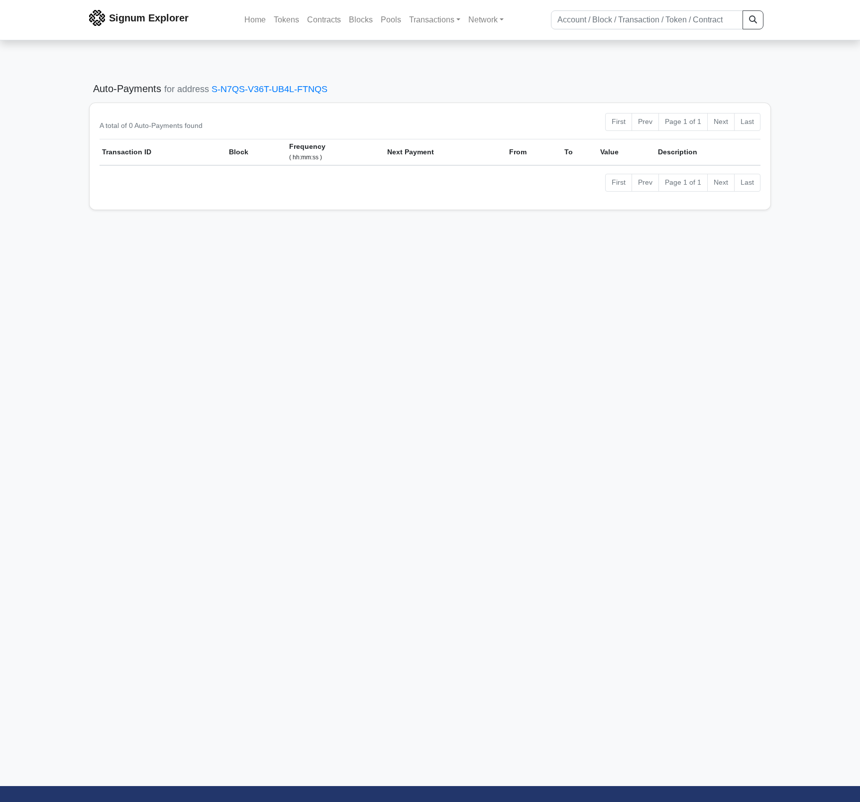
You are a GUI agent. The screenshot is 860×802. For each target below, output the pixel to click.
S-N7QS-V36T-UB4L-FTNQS (269, 89)
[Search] (753, 19)
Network (483, 19)
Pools (391, 19)
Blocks (361, 19)
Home (255, 19)
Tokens (286, 19)
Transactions (431, 19)
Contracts (324, 19)
